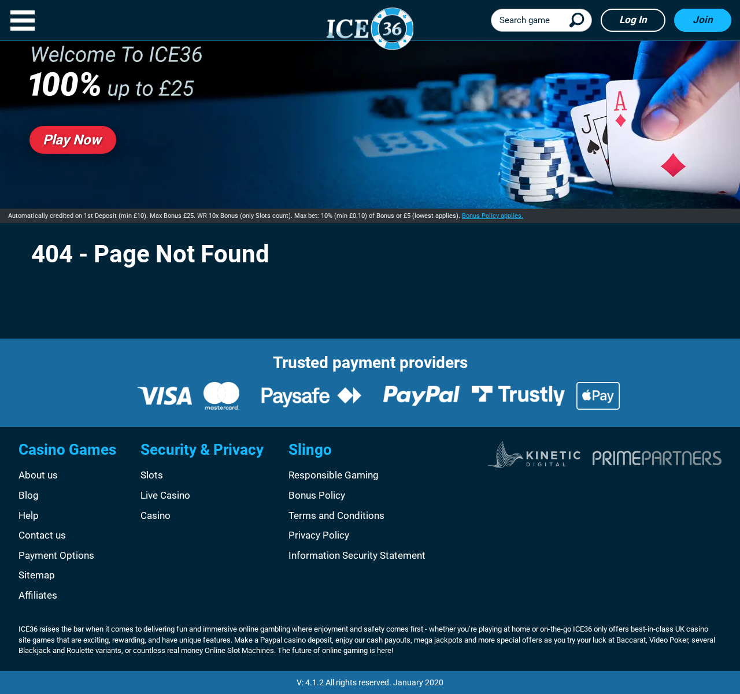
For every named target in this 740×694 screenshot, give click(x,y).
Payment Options (56, 555)
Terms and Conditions (336, 515)
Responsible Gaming (333, 475)
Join (703, 19)
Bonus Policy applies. (492, 216)
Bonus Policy (316, 495)
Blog (28, 495)
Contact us (42, 535)
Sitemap (36, 575)
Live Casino (165, 495)
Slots (151, 475)
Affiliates (37, 595)
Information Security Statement (357, 555)
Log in (633, 19)
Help (28, 515)
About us (38, 475)
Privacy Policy (318, 535)
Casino (155, 515)
